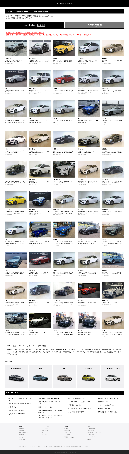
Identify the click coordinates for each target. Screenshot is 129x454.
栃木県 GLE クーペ (104, 408)
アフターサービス (45, 428)
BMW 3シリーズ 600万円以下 (108, 412)
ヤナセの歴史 (67, 434)
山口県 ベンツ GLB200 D (16, 414)
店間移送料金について (80, 446)
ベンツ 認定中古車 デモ (76, 398)
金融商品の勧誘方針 (58, 446)
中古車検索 (21, 428)
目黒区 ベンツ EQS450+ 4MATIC (19, 404)
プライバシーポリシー (23, 446)
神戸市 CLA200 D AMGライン (108, 398)
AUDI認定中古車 (90, 434)
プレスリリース (67, 432)
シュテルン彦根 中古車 (76, 412)
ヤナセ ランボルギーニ (106, 405)
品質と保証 (21, 434)
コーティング (44, 432)
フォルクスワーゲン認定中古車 (93, 432)
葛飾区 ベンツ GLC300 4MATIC (48, 398)
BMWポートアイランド (46, 407)
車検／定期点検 (45, 430)
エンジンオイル (45, 437)
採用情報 (66, 436)
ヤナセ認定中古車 (91, 428)
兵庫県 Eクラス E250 (75, 405)
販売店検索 (21, 430)
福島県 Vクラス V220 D (16, 410)
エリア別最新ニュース (23, 432)
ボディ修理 (44, 436)
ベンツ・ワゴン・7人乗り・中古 (79, 402)
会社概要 (50, 446)
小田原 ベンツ (13, 407)
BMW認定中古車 (90, 430)
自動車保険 (21, 437)
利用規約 (45, 446)
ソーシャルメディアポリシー (36, 446)
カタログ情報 (22, 439)
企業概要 (66, 428)
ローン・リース (22, 436)
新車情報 (89, 439)
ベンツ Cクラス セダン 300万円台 (79, 408)
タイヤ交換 (44, 434)
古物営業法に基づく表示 (69, 446)
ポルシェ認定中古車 (91, 436)
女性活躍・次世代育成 (69, 437)
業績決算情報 (67, 430)
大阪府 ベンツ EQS (104, 402)
